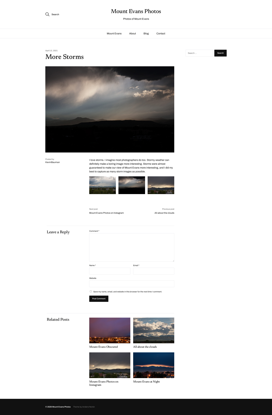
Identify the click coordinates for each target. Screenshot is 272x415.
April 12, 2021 (51, 51)
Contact (160, 33)
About (132, 33)
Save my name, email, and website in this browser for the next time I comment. (127, 292)
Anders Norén (88, 407)
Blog (146, 33)
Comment (94, 231)
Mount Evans (114, 33)
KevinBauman (52, 162)
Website (92, 278)
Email (136, 265)
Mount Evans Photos (136, 12)
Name (92, 265)
